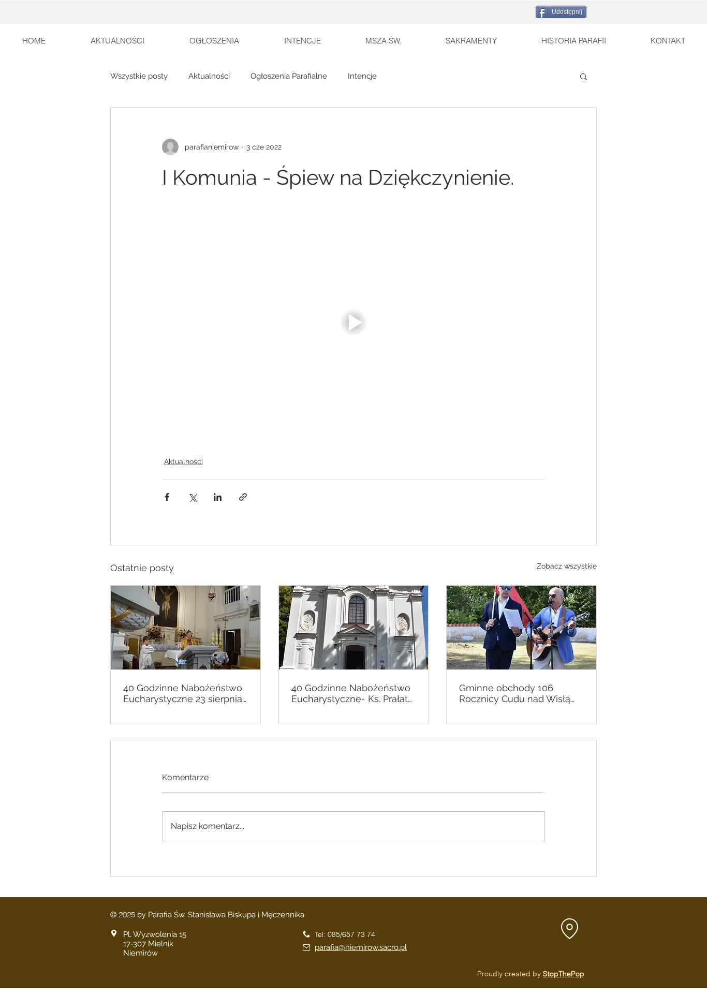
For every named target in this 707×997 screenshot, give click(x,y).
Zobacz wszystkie (567, 566)
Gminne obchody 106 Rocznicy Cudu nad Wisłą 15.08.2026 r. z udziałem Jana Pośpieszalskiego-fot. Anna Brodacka (521, 693)
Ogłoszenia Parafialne (289, 76)
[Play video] (353, 322)
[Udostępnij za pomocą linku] (243, 497)
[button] (583, 76)
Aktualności (209, 76)
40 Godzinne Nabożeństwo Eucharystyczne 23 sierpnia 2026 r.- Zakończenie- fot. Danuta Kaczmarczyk (182, 693)
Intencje (362, 76)
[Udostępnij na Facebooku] (167, 497)
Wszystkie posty (139, 76)
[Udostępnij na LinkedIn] (218, 497)
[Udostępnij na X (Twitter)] (192, 497)
